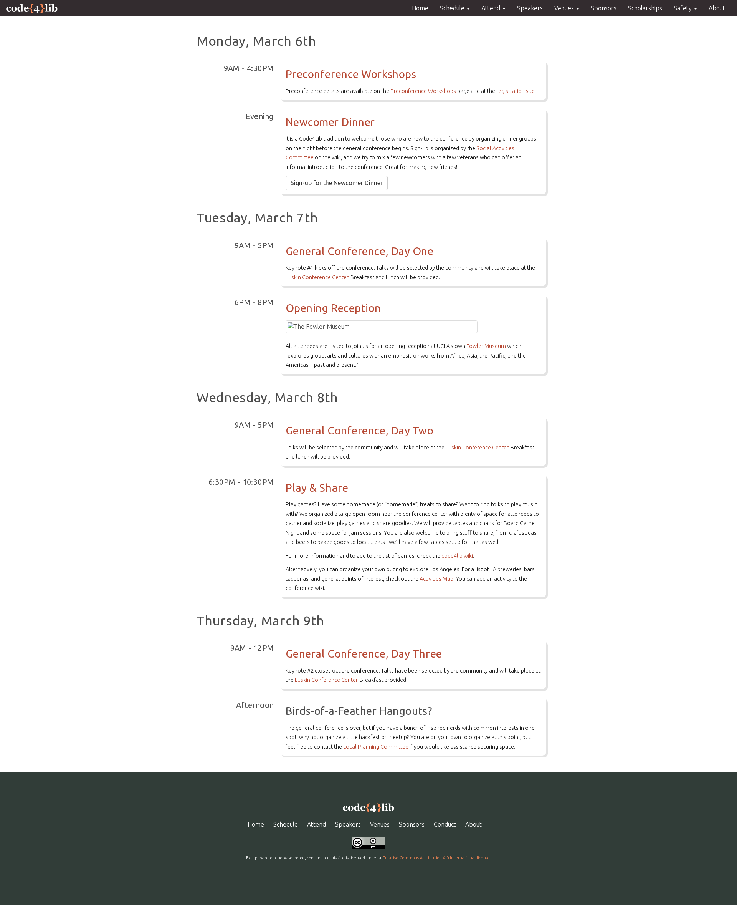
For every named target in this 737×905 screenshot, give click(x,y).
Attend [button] (491, 8)
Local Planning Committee (375, 747)
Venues (380, 824)
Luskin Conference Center (317, 277)
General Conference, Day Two (360, 430)
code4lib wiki (457, 556)
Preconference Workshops (351, 74)
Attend (316, 824)
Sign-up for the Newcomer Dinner (337, 182)
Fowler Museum (486, 346)
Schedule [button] (453, 8)
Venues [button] (564, 8)
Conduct (445, 824)
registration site (515, 91)
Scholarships (645, 8)
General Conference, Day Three (364, 654)
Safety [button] (683, 8)
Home (420, 8)
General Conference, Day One (360, 251)
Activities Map (436, 579)
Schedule (285, 824)
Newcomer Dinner (330, 122)
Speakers (530, 8)
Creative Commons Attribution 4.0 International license (436, 857)
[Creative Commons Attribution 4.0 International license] (368, 842)
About (717, 8)
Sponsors (603, 8)
